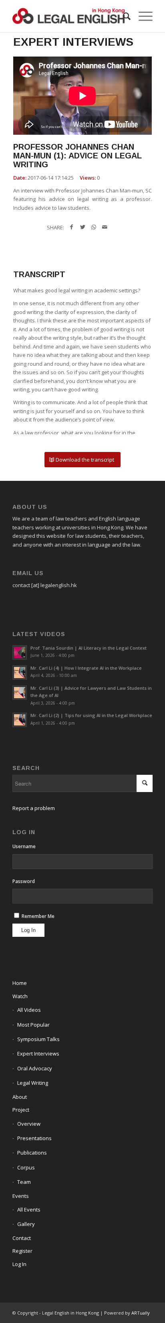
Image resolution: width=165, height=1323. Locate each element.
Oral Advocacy (34, 1068)
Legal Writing (32, 1082)
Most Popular (33, 1024)
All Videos (29, 1009)
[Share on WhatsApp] (93, 227)
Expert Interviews (38, 1053)
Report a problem (33, 808)
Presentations (34, 1138)
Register (22, 1250)
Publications (32, 1152)
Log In (19, 1264)
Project (20, 1109)
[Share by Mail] (105, 227)
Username (24, 846)
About (19, 1096)
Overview (28, 1123)
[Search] (123, 16)
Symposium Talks (38, 1039)
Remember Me (37, 916)
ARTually (140, 1313)
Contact (21, 1238)
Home (19, 983)
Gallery (26, 1224)
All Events (28, 1209)
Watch (20, 996)
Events (20, 1195)
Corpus (26, 1167)
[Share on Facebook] (71, 227)
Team (24, 1181)
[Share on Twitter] (82, 227)
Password (23, 881)
